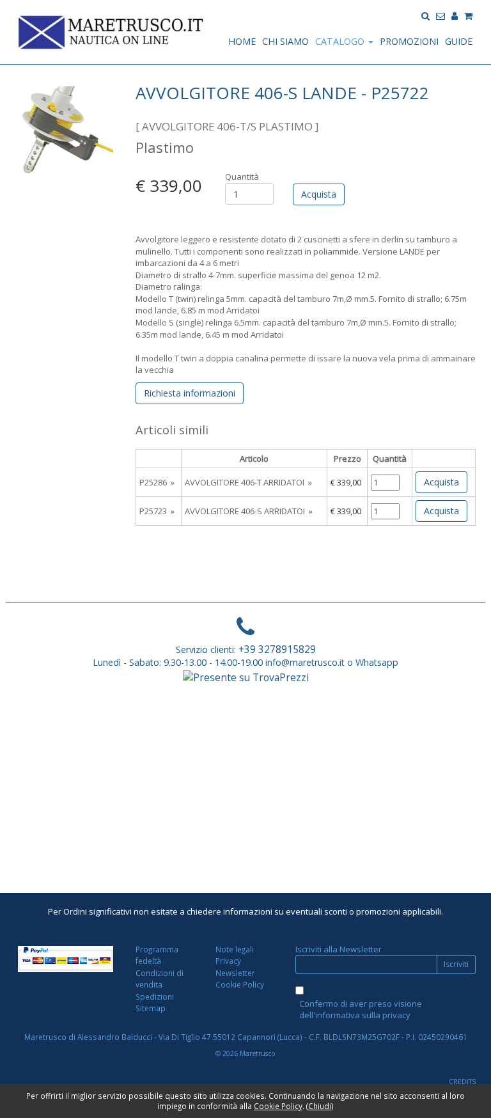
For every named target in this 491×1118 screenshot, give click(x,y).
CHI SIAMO (285, 41)
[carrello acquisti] (468, 15)
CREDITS (462, 1081)
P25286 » (157, 482)
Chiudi (319, 1106)
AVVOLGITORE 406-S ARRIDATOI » (249, 511)
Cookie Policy (239, 984)
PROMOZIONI (409, 41)
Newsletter (235, 973)
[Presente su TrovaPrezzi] (246, 677)
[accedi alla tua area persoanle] (454, 15)
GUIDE (458, 41)
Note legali (234, 949)
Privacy (228, 961)
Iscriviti (456, 964)
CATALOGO (341, 41)
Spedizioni (155, 996)
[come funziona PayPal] (65, 959)
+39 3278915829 (277, 649)
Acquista (441, 482)
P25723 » (157, 511)
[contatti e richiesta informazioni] (440, 15)
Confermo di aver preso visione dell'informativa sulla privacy (360, 1009)
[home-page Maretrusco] (111, 30)
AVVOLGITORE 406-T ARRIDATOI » (248, 482)
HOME (242, 41)
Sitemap (151, 1008)
